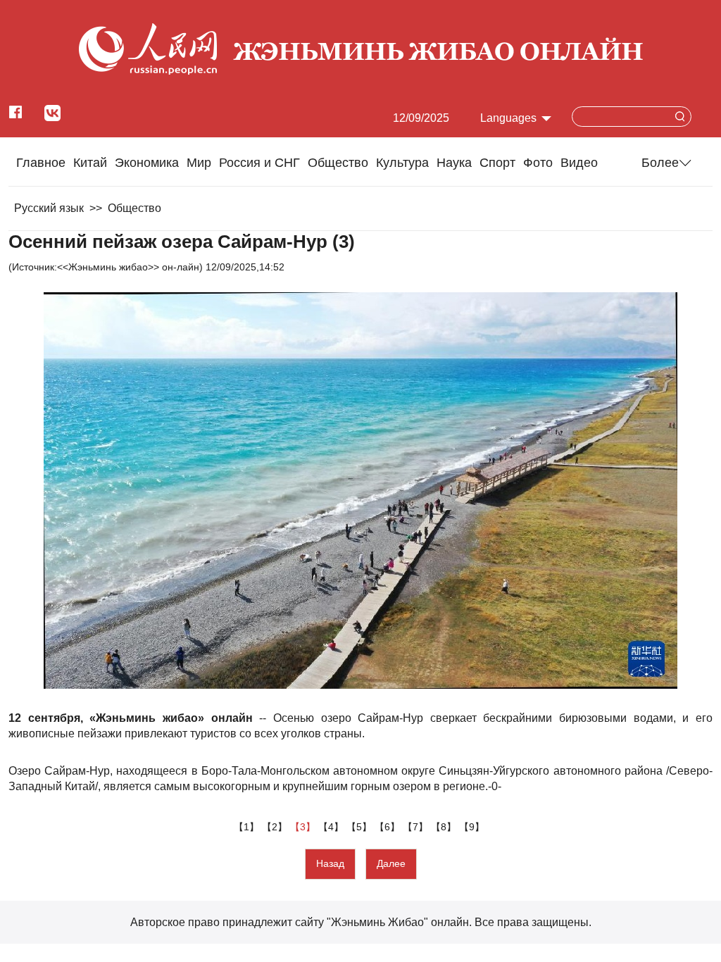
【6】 (389, 826)
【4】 (332, 826)
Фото (538, 163)
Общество (338, 163)
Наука (454, 163)
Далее (391, 863)
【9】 (473, 826)
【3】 (304, 826)
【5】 (360, 826)
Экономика (147, 163)
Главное (40, 163)
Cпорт (497, 163)
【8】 (445, 826)
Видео (579, 163)
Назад (330, 863)
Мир (199, 163)
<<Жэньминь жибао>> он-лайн (128, 267)
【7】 (417, 826)
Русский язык (49, 208)
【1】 (248, 826)
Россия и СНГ (259, 163)
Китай (90, 163)
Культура (402, 163)
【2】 (276, 826)
